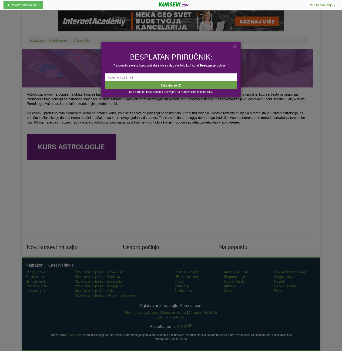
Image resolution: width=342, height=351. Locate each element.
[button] (323, 5)
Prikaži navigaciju (23, 5)
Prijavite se (169, 85)
